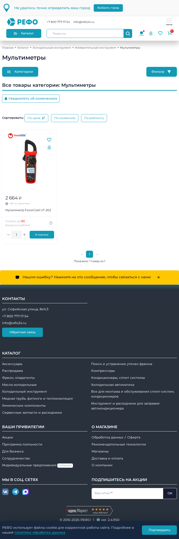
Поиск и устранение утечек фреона (121, 364)
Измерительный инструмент (95, 47)
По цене (34, 118)
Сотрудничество (16, 458)
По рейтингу (94, 118)
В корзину (41, 234)
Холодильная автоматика (112, 385)
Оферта (133, 437)
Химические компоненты (24, 405)
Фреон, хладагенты (18, 378)
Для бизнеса (13, 451)
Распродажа (12, 371)
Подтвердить (159, 530)
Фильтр (158, 71)
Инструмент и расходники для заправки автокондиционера (125, 406)
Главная (8, 47)
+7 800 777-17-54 (58, 22)
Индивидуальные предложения (37, 465)
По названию (64, 118)
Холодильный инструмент (52, 47)
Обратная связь (23, 332)
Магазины (100, 451)
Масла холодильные (19, 385)
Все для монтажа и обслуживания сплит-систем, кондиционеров (132, 394)
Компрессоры (103, 371)
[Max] (25, 492)
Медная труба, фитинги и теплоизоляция (37, 398)
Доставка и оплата (107, 458)
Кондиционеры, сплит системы (118, 378)
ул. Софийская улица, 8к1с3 (25, 309)
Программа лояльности (22, 444)
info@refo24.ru (83, 22)
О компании (102, 465)
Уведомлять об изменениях (32, 98)
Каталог (27, 33)
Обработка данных (107, 437)
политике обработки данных (39, 532)
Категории (23, 71)
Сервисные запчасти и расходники (32, 412)
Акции (7, 437)
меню (169, 24)
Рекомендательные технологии (119, 444)
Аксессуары (12, 364)
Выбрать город (108, 7)
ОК (170, 493)
